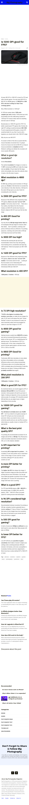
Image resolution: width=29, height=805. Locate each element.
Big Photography (14, 2)
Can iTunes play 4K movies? (10, 600)
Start (3, 798)
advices (7, 556)
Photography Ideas (7, 719)
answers (12, 556)
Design (3, 713)
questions (16, 559)
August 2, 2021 (4, 48)
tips (22, 559)
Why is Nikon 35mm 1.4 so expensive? (14, 693)
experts (18, 556)
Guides (6, 39)
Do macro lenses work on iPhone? (13, 689)
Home (2, 39)
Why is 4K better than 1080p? (11, 703)
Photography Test (6, 722)
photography (9, 559)
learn (3, 559)
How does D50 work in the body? (12, 635)
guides (23, 556)
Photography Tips (6, 725)
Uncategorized (5, 731)
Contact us (12, 798)
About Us (18, 798)
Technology (4, 728)
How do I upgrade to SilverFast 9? (12, 624)
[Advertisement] (14, 21)
